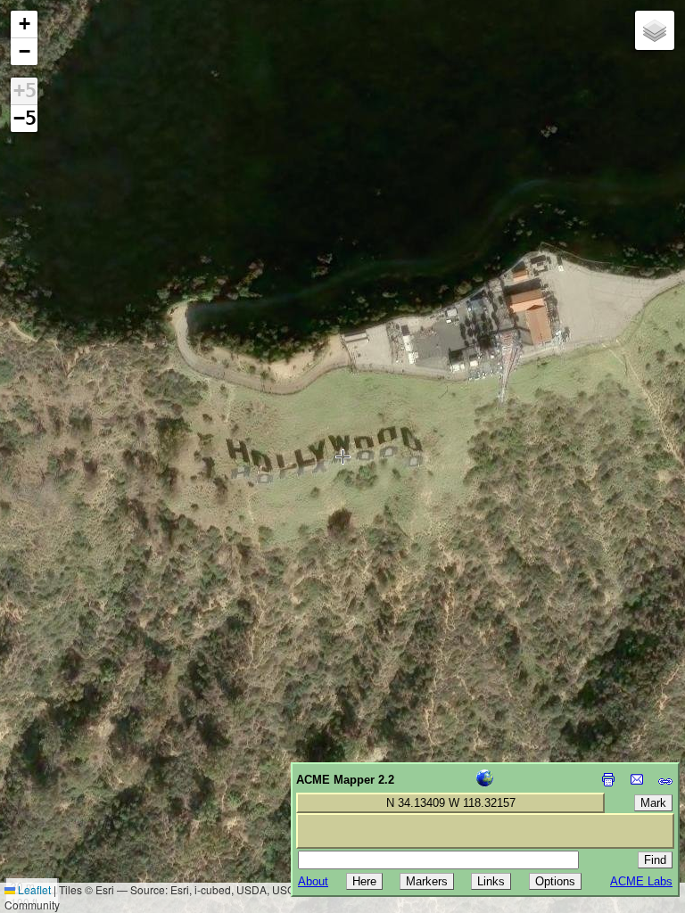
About (313, 881)
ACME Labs (641, 881)
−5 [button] (25, 118)
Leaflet (33, 889)
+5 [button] (25, 90)
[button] (24, 24)
